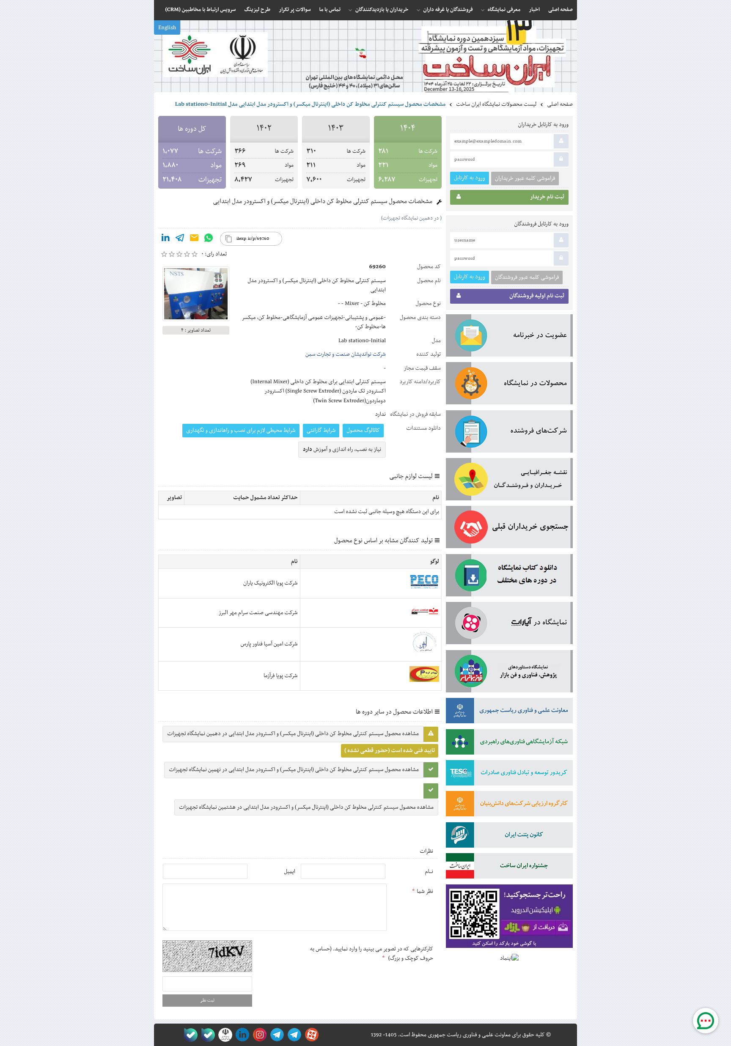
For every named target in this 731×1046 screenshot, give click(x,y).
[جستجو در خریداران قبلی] (509, 529)
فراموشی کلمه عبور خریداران (525, 178)
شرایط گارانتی (321, 430)
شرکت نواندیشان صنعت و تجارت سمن (345, 354)
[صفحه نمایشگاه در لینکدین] (241, 1035)
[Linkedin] (165, 239)
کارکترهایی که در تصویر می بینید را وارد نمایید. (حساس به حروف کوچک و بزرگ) (371, 953)
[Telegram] (180, 239)
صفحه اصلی (560, 104)
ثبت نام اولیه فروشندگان (536, 296)
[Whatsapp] (208, 239)
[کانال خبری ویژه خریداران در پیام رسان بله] (206, 1035)
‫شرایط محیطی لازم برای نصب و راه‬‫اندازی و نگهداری (241, 430)
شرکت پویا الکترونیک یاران (270, 583)
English (167, 28)
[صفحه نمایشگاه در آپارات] (310, 1035)
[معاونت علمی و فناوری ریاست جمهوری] (223, 1035)
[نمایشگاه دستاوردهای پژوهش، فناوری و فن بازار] (509, 673)
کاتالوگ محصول (363, 430)
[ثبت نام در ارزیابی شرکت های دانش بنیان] (509, 805)
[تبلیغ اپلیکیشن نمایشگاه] (509, 918)
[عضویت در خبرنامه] (509, 337)
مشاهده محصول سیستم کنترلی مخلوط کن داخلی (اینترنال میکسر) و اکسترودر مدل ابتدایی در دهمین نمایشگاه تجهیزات (293, 734)
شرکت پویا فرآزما (281, 676)
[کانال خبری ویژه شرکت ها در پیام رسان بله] (189, 1035)
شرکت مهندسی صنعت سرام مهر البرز (258, 613)
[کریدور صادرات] (509, 774)
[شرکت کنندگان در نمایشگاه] (509, 433)
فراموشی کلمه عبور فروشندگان (527, 277)
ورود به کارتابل (469, 178)
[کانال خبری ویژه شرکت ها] (293, 1035)
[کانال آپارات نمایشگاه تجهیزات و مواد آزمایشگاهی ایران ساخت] (509, 625)
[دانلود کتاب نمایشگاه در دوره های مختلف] (509, 577)
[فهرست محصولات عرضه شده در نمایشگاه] (509, 385)
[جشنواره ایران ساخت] (509, 867)
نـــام (429, 871)
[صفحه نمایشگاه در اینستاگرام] (258, 1035)
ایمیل (289, 871)
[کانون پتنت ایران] (509, 836)
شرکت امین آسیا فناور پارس (269, 644)
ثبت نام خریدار (547, 197)
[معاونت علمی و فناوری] (509, 712)
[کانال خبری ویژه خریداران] (275, 1035)
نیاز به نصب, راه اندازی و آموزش (342, 449)
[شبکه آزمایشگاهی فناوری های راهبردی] (509, 743)
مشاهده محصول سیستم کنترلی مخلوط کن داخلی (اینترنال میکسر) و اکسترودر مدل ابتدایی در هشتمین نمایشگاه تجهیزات (306, 807)
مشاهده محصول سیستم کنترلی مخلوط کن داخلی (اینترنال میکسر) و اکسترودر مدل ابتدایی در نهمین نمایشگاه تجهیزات (294, 769)
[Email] (194, 239)
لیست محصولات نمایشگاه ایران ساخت (496, 104)
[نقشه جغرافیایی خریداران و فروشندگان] (509, 481)
